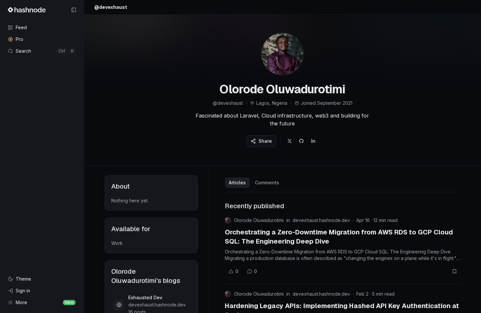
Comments (267, 182)
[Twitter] (289, 141)
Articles (237, 182)
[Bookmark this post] (454, 271)
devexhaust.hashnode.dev (321, 220)
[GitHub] (301, 141)
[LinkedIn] (313, 141)
